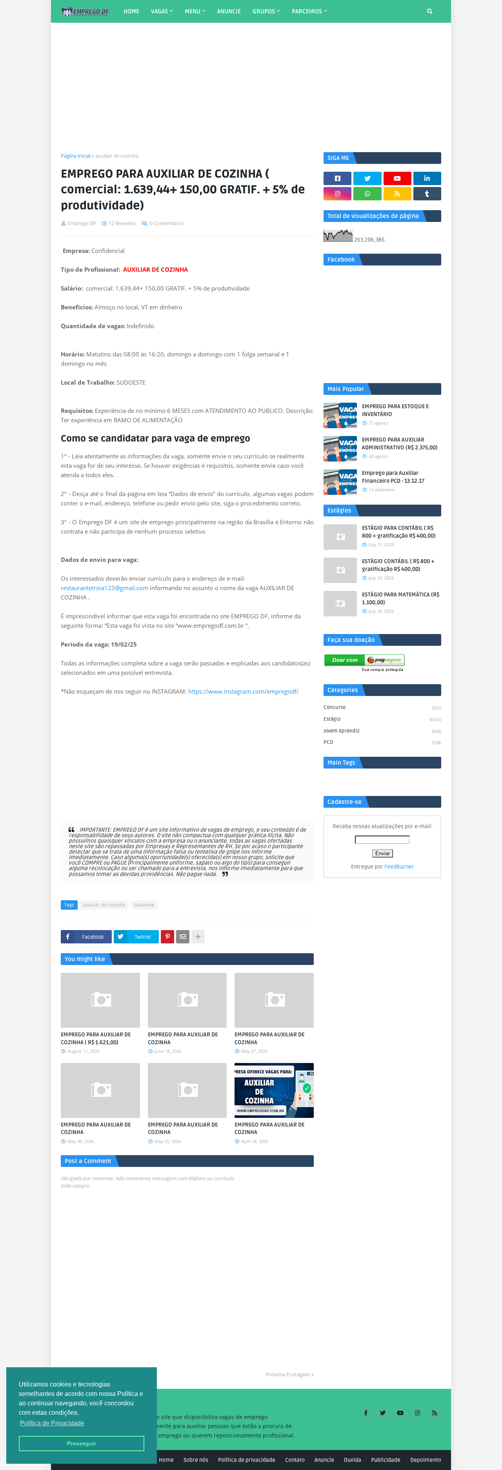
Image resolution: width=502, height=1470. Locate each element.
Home (166, 1460)
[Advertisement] (251, 87)
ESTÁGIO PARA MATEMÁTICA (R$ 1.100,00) (400, 598)
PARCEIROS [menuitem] (307, 11)
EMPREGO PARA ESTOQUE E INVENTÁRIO (395, 410)
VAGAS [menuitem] (159, 11)
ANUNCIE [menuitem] (229, 11)
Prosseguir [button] (81, 1443)
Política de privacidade (246, 1460)
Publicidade (385, 1460)
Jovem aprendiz (382, 731)
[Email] (182, 936)
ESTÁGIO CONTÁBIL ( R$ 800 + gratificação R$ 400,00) (398, 565)
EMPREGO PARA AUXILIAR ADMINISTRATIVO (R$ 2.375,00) (400, 443)
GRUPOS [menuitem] (264, 11)
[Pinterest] (167, 936)
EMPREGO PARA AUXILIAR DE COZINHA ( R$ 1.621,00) (96, 1038)
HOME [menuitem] (131, 11)
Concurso (382, 707)
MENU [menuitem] (192, 11)
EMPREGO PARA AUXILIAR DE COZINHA (183, 1038)
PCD (382, 742)
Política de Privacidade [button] (52, 1423)
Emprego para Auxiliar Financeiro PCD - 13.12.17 (393, 477)
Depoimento (425, 1460)
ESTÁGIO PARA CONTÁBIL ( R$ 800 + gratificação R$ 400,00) (399, 532)
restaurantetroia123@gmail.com (104, 588)
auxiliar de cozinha (116, 155)
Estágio (382, 719)
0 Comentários (166, 223)
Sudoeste (144, 905)
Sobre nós (196, 1460)
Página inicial (76, 155)
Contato (295, 1460)
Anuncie (324, 1460)
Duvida (352, 1460)
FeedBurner (399, 866)
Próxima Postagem (288, 1374)
